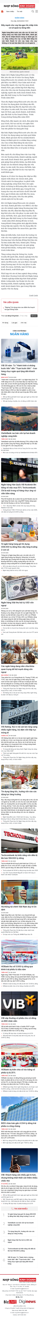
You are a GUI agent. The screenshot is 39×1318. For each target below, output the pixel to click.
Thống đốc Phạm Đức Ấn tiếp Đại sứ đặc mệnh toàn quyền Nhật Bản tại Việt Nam (17, 931)
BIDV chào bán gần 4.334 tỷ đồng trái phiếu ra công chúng (18, 1124)
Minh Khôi (4, 377)
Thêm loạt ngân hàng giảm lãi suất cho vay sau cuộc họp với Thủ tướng (19, 754)
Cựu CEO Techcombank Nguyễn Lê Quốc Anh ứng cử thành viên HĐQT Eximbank (18, 873)
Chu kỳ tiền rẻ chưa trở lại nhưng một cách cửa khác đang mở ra (19, 629)
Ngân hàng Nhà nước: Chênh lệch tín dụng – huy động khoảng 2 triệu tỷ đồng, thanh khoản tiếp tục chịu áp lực (18, 818)
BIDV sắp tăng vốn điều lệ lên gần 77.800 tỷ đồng (17, 1143)
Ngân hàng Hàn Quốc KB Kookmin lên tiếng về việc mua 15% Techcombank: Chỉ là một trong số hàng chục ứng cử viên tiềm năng (18, 489)
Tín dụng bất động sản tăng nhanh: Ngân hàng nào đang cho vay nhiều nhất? (19, 750)
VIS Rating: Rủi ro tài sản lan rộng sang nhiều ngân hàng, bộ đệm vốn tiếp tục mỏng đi (19, 693)
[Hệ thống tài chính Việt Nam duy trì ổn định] (19, 892)
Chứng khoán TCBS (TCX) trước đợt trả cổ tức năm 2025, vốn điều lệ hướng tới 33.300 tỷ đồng (19, 511)
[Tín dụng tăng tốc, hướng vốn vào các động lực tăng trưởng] (19, 777)
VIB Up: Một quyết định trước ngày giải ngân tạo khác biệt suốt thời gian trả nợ (19, 398)
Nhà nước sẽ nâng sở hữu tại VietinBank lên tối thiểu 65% (19, 452)
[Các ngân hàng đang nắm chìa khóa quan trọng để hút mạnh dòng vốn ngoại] (19, 652)
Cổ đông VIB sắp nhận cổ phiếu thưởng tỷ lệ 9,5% (17, 1033)
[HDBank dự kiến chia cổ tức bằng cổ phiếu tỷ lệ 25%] (19, 1055)
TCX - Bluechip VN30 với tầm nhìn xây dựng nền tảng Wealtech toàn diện (18, 506)
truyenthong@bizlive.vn (22, 1288)
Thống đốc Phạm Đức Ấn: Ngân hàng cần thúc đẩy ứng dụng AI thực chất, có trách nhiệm (18, 689)
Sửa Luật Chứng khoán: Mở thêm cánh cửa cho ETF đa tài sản (19, 633)
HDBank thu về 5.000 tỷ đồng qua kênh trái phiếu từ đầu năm (17, 968)
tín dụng (5, 323)
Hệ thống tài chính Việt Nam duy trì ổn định (18, 908)
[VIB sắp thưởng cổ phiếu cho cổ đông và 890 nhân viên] (19, 1003)
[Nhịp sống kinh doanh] (19, 1280)
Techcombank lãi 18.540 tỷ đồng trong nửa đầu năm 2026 (20, 870)
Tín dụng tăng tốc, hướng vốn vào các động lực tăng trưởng (19, 793)
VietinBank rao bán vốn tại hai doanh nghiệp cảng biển (18, 434)
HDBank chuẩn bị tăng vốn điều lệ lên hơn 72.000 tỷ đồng (20, 983)
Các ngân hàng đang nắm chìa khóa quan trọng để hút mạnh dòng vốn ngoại (17, 669)
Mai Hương (5, 675)
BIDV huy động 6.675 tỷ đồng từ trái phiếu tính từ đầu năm (20, 1140)
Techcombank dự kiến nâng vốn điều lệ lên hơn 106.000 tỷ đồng (19, 856)
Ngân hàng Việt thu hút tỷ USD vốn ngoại (15, 570)
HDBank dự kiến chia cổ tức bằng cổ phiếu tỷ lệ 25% (18, 986)
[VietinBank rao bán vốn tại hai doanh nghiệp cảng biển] (19, 418)
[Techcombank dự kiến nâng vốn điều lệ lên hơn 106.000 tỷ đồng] (19, 841)
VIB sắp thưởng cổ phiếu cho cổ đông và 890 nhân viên (19, 401)
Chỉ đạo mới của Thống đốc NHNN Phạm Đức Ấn (17, 934)
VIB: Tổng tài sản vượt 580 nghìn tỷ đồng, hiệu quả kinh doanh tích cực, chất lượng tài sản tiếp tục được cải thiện (18, 1200)
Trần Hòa (4, 439)
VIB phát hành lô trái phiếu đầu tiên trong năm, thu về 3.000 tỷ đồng (18, 1036)
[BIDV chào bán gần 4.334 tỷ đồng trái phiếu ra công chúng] (19, 1109)
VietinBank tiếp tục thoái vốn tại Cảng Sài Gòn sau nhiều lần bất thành (19, 449)
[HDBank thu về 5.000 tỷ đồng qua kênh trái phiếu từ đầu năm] (19, 952)
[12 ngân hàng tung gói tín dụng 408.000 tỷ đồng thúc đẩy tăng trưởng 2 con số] (19, 529)
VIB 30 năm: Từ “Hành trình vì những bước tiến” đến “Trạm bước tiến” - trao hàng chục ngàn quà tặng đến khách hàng (19, 369)
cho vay (24, 323)
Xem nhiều (10, 11)
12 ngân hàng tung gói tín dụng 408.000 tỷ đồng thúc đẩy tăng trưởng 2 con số (19, 547)
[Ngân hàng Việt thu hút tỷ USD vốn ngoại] (19, 588)
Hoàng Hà (4, 735)
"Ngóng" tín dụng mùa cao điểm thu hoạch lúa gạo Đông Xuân (20, 308)
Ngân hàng (19, 18)
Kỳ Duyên (4, 1183)
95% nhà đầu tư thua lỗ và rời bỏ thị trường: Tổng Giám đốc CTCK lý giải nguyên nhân (18, 567)
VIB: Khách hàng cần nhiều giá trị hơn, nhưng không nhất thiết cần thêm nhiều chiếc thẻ (19, 1178)
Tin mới (19, 11)
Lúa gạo (14, 323)
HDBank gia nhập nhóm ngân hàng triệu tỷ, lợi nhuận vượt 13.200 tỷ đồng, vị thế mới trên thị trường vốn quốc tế (19, 1088)
